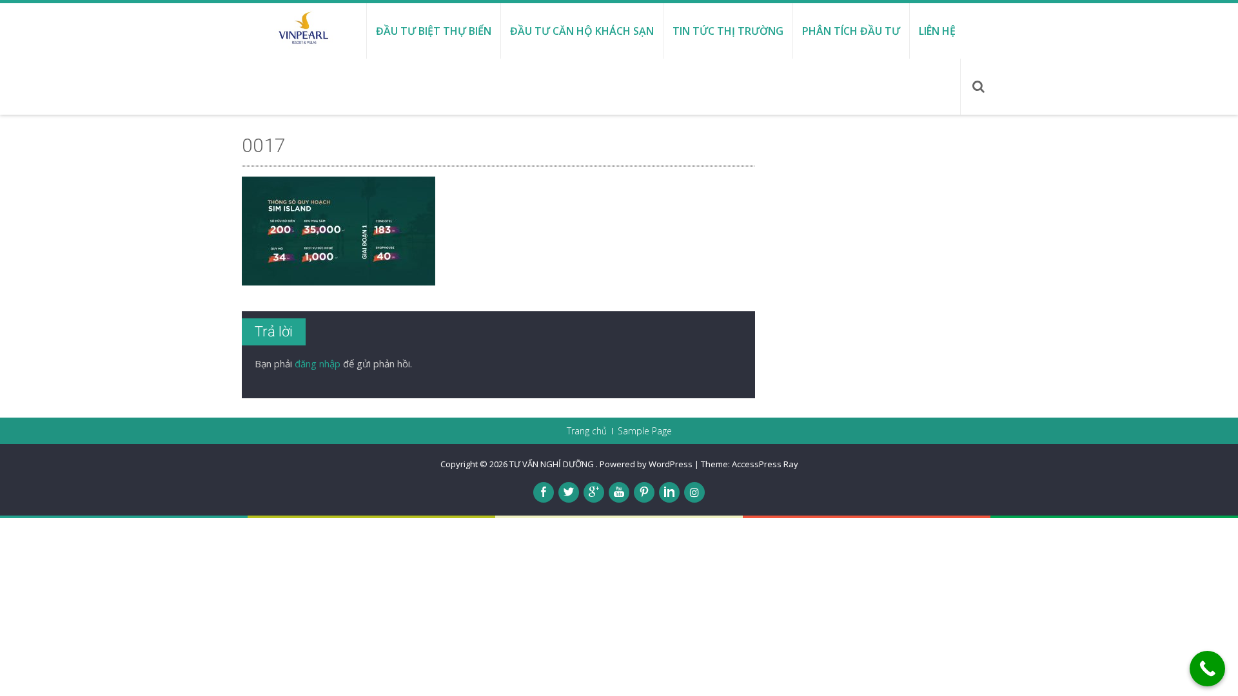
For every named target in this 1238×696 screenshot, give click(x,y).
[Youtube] (619, 492)
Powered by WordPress (646, 464)
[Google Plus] (594, 492)
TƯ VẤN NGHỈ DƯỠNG (552, 464)
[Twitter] (568, 492)
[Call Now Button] (1207, 668)
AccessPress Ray (765, 464)
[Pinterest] (644, 492)
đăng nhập (317, 363)
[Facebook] (543, 492)
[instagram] (694, 492)
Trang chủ (587, 431)
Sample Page (645, 431)
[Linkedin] (669, 492)
